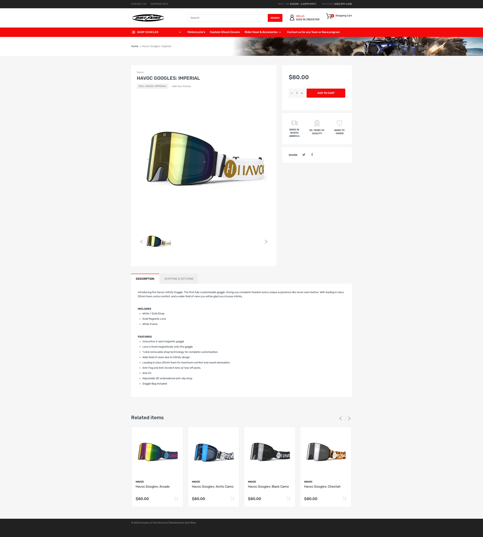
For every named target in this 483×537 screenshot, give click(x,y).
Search (275, 18)
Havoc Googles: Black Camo (268, 486)
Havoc (140, 72)
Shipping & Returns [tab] (178, 278)
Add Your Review (181, 86)
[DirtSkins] (148, 17)
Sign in (300, 19)
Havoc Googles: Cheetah (322, 486)
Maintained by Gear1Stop (182, 522)
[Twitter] (303, 155)
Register (313, 19)
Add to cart (326, 93)
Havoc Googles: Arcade (153, 486)
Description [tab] (145, 278)
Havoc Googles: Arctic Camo (213, 486)
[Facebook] (312, 155)
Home (134, 46)
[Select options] (176, 499)
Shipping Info (159, 3)
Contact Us (138, 3)
